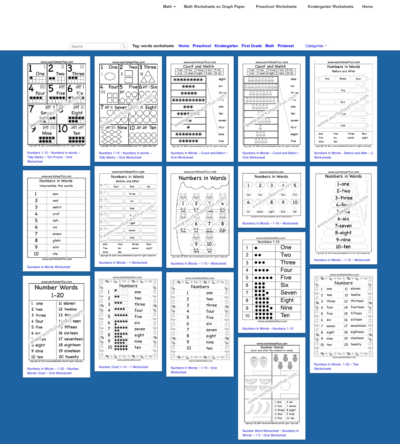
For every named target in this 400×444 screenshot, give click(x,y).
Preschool (202, 45)
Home (184, 45)
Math (269, 45)
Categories (314, 45)
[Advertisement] (200, 26)
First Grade (252, 45)
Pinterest (286, 45)
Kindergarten (226, 45)
